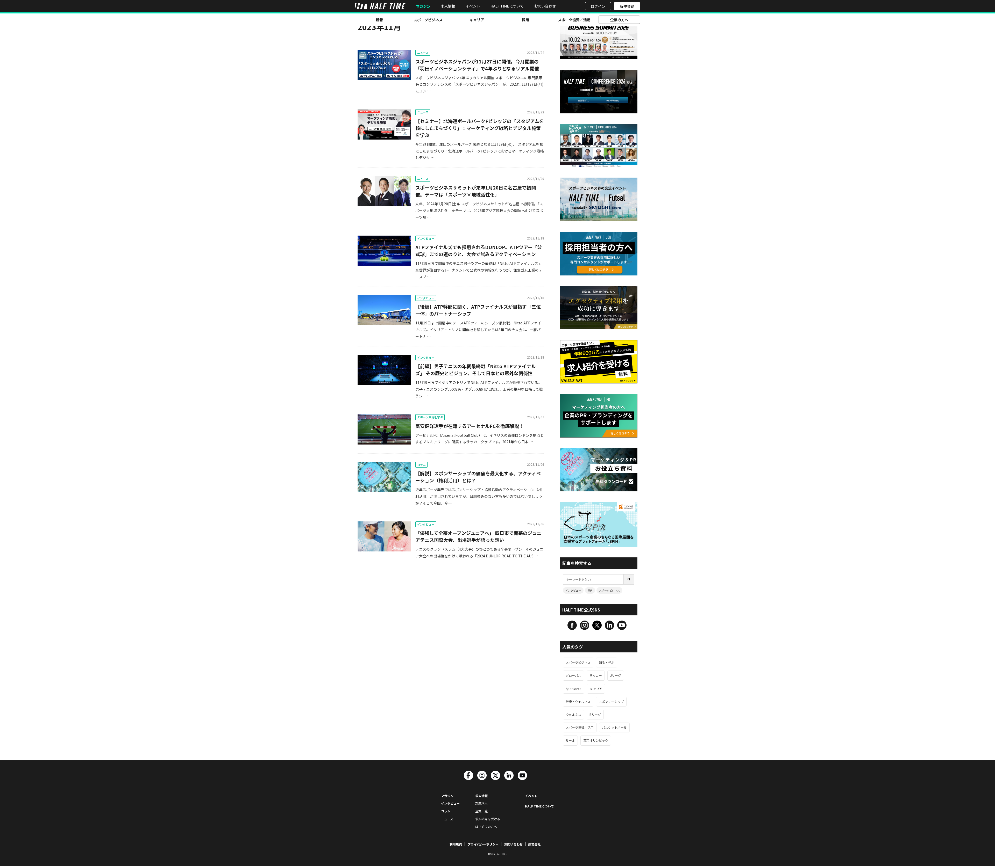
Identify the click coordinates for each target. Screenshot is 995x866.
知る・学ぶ (606, 662)
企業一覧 (481, 811)
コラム (421, 465)
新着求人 (481, 803)
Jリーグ (615, 675)
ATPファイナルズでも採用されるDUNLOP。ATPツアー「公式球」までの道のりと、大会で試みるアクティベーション (478, 250)
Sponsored (573, 688)
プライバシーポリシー (483, 844)
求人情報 (448, 6)
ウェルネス (573, 714)
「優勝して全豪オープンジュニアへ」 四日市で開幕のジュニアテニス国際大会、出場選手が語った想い (478, 536)
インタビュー (425, 238)
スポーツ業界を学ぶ (430, 417)
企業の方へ (619, 19)
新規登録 (627, 6)
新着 (379, 19)
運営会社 (534, 844)
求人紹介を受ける (487, 819)
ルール (570, 740)
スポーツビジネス (428, 19)
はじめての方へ (486, 826)
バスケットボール (614, 727)
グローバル (573, 675)
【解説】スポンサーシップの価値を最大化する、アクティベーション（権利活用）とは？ (478, 477)
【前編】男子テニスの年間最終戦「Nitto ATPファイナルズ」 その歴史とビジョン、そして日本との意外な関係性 (475, 369)
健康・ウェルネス (578, 701)
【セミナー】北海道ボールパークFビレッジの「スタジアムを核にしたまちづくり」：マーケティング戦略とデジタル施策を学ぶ (479, 128)
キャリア (477, 19)
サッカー (595, 675)
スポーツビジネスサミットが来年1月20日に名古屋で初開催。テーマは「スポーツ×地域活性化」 (475, 191)
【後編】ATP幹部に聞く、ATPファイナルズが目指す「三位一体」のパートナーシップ (478, 310)
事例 (590, 590)
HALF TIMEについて (507, 6)
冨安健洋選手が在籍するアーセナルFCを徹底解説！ (469, 426)
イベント (473, 6)
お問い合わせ (545, 6)
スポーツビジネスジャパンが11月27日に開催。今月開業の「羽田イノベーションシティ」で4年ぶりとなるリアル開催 (477, 65)
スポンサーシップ (611, 701)
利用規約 (456, 844)
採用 (525, 19)
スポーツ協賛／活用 (574, 19)
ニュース (422, 52)
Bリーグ (595, 714)
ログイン (598, 6)
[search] (629, 579)
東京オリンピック (595, 740)
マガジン (423, 6)
